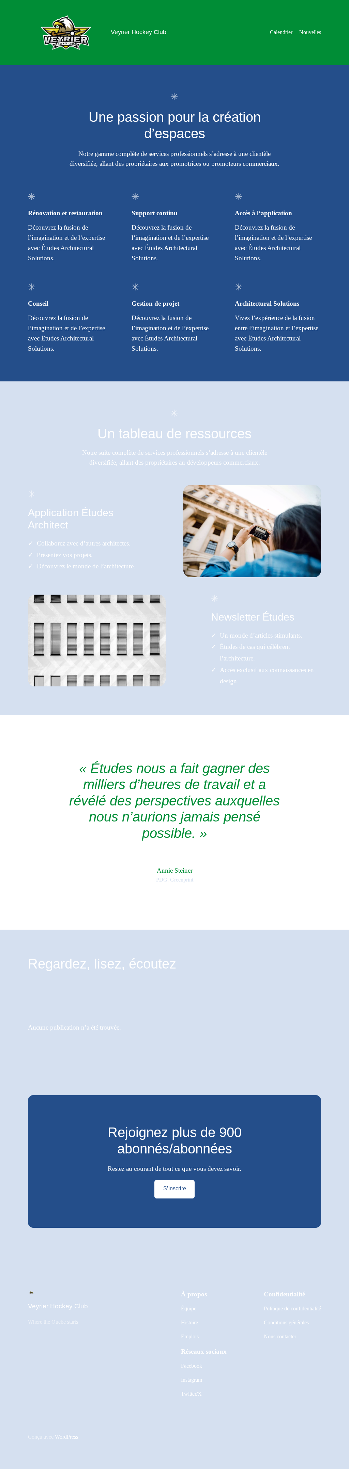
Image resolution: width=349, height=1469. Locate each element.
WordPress (66, 1437)
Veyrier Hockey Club (138, 32)
